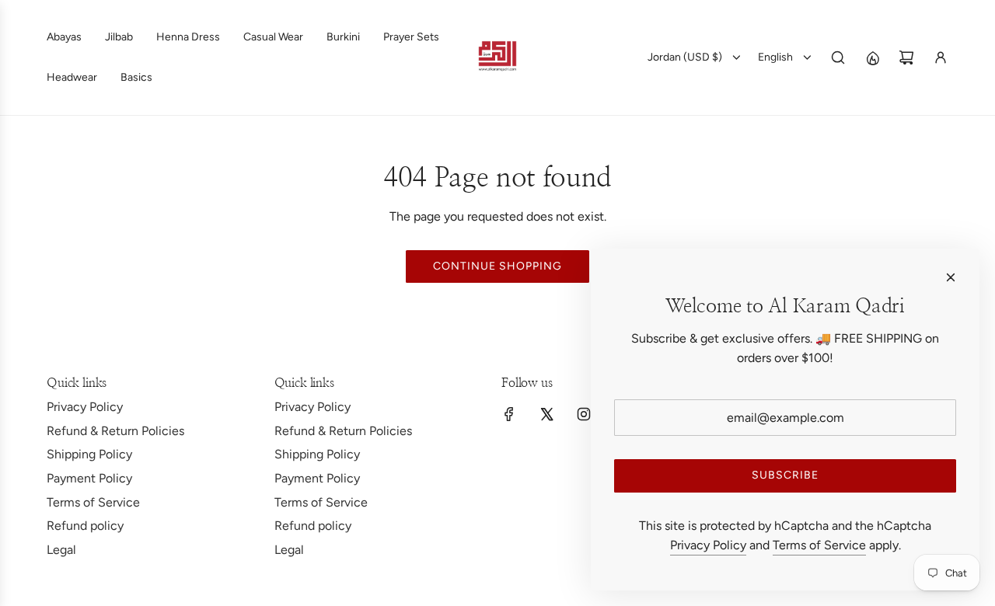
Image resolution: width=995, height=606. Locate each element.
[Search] (838, 57)
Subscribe (785, 475)
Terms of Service (819, 545)
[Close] (951, 277)
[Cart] (906, 57)
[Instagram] (584, 414)
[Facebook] (509, 414)
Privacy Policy (708, 545)
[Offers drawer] (872, 57)
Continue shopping (497, 266)
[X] (546, 414)
